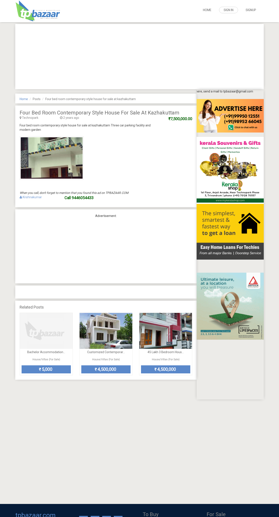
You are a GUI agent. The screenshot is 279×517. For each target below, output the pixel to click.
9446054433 (83, 197)
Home (207, 10)
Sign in (228, 10)
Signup (251, 10)
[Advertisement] (139, 56)
